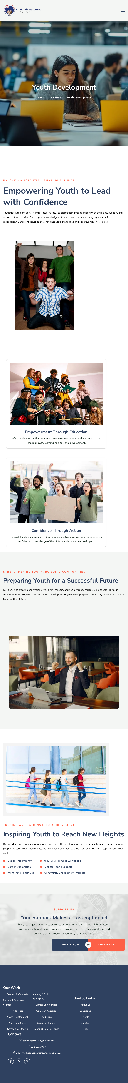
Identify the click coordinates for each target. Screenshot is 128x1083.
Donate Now (70, 944)
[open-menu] (123, 10)
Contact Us (106, 944)
